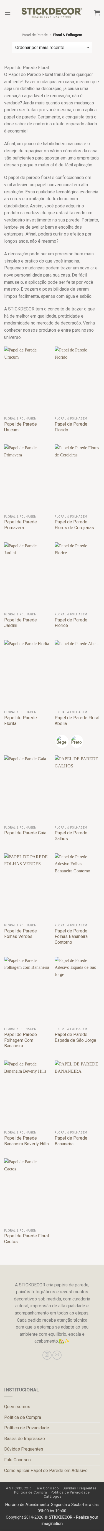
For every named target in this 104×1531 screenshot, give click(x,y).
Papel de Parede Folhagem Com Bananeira (20, 1040)
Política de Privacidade (26, 1427)
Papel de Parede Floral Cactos (26, 1238)
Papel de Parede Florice (71, 622)
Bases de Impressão (24, 1438)
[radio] (62, 741)
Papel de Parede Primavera (20, 524)
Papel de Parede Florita (20, 720)
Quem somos (17, 1406)
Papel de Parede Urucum (20, 426)
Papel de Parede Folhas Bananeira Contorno (71, 936)
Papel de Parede (35, 35)
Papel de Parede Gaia (25, 832)
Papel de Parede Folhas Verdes (20, 933)
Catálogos (53, 1496)
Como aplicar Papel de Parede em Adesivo (46, 1470)
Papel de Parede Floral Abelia (77, 720)
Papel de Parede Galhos (71, 835)
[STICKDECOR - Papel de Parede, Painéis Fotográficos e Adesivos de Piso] (52, 13)
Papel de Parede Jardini (20, 622)
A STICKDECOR (18, 1488)
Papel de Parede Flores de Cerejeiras (74, 524)
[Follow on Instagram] (47, 1355)
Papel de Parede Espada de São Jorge (75, 1037)
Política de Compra (22, 1417)
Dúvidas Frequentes (23, 1449)
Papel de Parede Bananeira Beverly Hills (26, 1140)
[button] (7, 12)
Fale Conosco (17, 1459)
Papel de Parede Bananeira (71, 1140)
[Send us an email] (57, 1355)
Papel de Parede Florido (71, 426)
